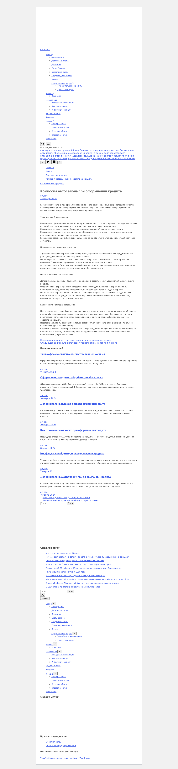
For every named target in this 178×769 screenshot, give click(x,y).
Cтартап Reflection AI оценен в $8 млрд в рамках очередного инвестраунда (82, 583)
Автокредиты (57, 57)
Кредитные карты (59, 72)
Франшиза (56, 96)
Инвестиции (51, 100)
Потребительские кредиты (69, 86)
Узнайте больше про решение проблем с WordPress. (65, 758)
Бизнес (49, 93)
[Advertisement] (89, 28)
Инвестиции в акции (61, 110)
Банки (49, 54)
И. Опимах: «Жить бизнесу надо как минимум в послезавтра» (75, 575)
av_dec (44, 195)
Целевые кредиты (65, 89)
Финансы (45, 49)
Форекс (49, 121)
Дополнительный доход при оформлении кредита (72, 403)
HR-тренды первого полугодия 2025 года (65, 572)
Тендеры (50, 117)
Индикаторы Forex (60, 127)
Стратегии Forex (59, 135)
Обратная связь (53, 742)
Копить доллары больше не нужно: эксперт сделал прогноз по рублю (79, 564)
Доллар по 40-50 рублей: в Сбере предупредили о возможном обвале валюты (83, 568)
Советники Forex (59, 131)
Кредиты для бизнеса (61, 75)
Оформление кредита (61, 83)
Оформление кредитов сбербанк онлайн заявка (71, 377)
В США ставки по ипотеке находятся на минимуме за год (73, 587)
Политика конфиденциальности (61, 745)
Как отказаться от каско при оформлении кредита (73, 430)
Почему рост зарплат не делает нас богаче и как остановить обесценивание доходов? (87, 557)
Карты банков (58, 68)
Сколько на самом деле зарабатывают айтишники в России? (75, 560)
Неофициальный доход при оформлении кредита (72, 453)
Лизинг (54, 79)
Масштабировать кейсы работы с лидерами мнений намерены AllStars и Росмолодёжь (87, 579)
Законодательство (60, 106)
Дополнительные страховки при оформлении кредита (75, 477)
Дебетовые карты (60, 60)
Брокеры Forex (58, 123)
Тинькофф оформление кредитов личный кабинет (72, 354)
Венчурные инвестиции (62, 102)
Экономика (51, 138)
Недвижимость (53, 113)
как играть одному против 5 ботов (62, 553)
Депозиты (56, 64)
